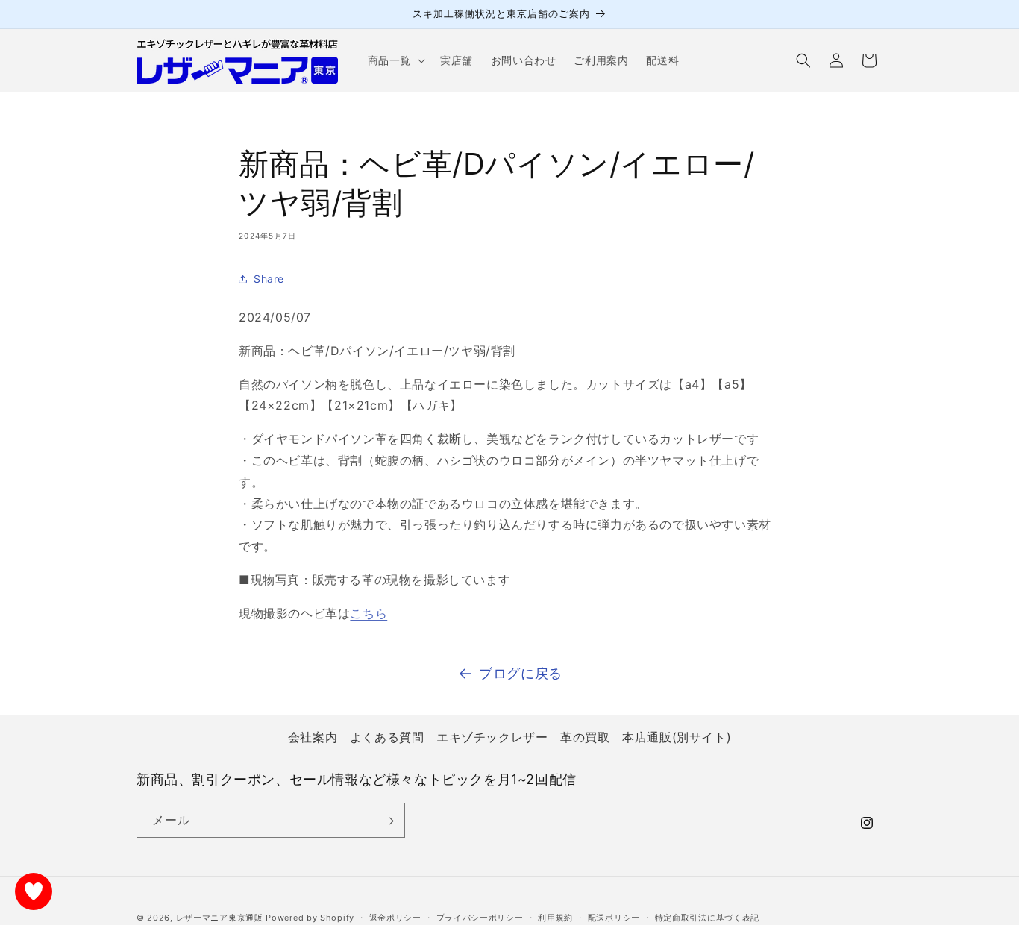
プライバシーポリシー (480, 917)
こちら (368, 613)
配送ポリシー (614, 917)
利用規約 (555, 917)
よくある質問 (387, 737)
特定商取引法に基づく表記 (707, 917)
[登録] (387, 820)
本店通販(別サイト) (676, 737)
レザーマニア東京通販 (219, 917)
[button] (395, 60)
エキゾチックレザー (492, 737)
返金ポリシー (395, 917)
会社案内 (312, 737)
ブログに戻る (520, 673)
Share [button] (269, 278)
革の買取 (584, 737)
